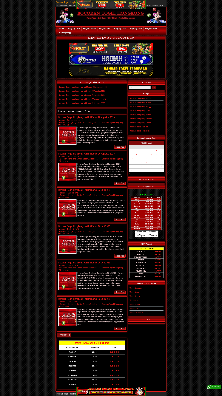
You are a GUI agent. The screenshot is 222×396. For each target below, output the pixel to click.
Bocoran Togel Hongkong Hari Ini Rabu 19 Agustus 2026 (82, 103)
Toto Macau (134, 300)
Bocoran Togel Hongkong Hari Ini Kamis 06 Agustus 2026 (86, 153)
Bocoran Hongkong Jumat (140, 98)
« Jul (131, 174)
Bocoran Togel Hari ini (92, 123)
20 (146, 163)
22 (156, 163)
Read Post (120, 147)
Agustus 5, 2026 (75, 157)
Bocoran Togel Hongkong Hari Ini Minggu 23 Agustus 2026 (83, 87)
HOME (61, 29)
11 (136, 159)
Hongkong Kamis (120, 29)
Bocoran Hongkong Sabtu (140, 115)
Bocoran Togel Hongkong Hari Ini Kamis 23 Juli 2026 (84, 190)
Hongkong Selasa (89, 29)
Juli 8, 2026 (73, 265)
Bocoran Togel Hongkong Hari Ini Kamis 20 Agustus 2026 (82, 99)
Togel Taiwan (135, 304)
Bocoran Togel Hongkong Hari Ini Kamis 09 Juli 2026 (84, 262)
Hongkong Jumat (136, 29)
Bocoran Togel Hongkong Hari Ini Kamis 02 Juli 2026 (84, 298)
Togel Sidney (135, 292)
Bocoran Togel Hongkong (112, 123)
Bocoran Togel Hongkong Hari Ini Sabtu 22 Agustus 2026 (82, 91)
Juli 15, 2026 (73, 229)
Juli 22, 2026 (73, 193)
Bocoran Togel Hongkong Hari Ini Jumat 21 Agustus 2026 (82, 95)
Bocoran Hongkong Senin (140, 123)
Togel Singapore (136, 288)
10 (132, 159)
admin (62, 120)
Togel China (134, 308)
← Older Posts (64, 335)
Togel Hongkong (136, 296)
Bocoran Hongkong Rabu (140, 111)
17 (132, 163)
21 (151, 163)
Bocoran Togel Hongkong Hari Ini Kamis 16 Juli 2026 (84, 226)
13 (146, 159)
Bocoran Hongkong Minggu (141, 107)
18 (136, 163)
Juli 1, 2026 (73, 302)
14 (151, 159)
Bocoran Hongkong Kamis (71, 123)
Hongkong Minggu (65, 33)
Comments (64, 125)
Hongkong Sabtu (151, 29)
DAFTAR (157, 251)
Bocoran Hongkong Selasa (141, 119)
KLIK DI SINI (114, 352)
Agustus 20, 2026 (75, 120)
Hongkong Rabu (104, 29)
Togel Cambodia (136, 312)
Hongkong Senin (74, 29)
